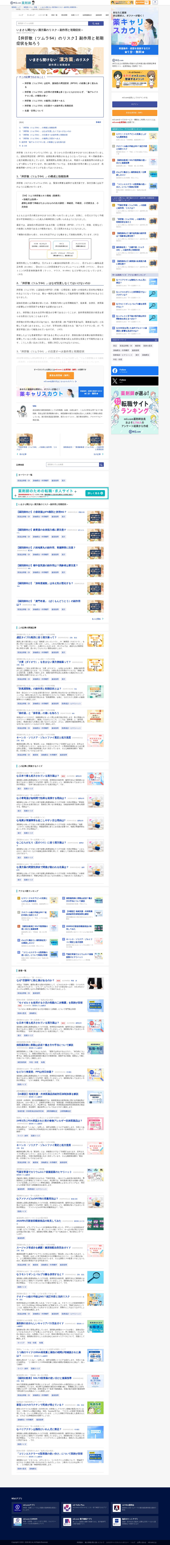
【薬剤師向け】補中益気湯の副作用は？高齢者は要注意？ (47, 565)
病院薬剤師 (22, 1062)
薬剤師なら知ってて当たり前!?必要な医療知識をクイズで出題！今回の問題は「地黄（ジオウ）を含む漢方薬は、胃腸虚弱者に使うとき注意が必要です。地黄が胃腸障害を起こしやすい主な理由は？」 (51, 826)
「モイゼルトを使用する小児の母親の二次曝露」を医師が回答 (50, 1002)
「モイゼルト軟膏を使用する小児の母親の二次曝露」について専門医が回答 (46, 1009)
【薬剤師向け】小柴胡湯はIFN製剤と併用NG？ (42, 512)
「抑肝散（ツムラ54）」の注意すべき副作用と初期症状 (45, 135)
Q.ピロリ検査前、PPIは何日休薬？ (35, 1071)
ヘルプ (133, 1542)
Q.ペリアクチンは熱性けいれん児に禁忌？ (39, 1429)
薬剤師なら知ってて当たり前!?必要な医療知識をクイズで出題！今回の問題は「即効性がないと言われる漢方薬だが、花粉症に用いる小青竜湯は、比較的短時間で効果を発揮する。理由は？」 (51, 804)
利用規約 (80, 1542)
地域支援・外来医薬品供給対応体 (31, 1111)
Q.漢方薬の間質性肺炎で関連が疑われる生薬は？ (43, 867)
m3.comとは (152, 1542)
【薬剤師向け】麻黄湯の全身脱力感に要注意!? (42, 529)
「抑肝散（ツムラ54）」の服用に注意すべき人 (41, 138)
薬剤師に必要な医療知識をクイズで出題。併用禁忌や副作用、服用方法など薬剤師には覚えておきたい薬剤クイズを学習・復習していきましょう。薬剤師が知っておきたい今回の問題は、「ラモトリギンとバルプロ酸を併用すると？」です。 (51, 1280)
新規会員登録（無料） (60, 375)
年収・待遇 (33, 1062)
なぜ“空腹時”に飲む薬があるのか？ (36, 980)
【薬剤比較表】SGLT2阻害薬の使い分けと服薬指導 (44, 1378)
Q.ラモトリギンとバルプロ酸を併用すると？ (41, 1274)
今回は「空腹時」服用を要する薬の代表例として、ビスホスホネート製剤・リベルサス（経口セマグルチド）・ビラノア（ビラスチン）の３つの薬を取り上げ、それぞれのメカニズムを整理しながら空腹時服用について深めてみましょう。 (51, 987)
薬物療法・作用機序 (41, 481)
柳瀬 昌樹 (74, 1199)
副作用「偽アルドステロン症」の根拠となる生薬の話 (43, 142)
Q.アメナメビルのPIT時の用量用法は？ (38, 1198)
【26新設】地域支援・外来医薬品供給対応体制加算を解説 (47, 1094)
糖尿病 (35, 755)
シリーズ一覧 (42, 15)
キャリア (21, 1343)
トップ (21, 15)
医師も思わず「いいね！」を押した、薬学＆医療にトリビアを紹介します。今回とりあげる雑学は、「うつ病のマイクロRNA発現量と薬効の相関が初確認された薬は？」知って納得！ (51, 1362)
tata (29, 568)
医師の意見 (22, 1013)
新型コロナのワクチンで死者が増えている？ (40, 1404)
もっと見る (96, 619)
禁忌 (115, 346)
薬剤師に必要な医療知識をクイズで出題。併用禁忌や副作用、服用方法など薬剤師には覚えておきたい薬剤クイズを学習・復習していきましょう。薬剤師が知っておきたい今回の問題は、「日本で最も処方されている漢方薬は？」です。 (51, 782)
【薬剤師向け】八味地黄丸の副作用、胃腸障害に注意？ (46, 547)
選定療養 (64, 15)
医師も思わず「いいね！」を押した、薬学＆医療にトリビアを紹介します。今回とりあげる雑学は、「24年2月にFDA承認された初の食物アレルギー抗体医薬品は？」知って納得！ (51, 1129)
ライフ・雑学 (23, 1136)
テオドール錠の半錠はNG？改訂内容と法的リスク (43, 1296)
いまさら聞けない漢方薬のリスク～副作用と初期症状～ (59, 7)
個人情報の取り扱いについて (94, 1542)
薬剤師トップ (16, 7)
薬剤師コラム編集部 (39, 1005)
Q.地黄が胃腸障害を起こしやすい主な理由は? (41, 820)
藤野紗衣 (79, 776)
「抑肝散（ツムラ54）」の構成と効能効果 (39, 128)
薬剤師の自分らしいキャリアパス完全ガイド (40, 1323)
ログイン (155, 3)
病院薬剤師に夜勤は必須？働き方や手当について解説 (45, 1045)
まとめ (24, 146)
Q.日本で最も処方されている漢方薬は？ (38, 775)
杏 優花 (68, 1072)
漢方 (63, 481)
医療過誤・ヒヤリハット (71, 704)
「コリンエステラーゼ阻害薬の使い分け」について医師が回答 (50, 1453)
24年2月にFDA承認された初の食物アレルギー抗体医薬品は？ (49, 1120)
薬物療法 (32, 1013)
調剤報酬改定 (52, 1111)
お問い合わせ (141, 1542)
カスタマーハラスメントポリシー (117, 1542)
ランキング (30, 15)
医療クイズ (75, 15)
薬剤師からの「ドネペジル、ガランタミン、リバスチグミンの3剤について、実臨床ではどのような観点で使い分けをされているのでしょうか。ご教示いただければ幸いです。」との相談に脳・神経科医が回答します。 (50, 1462)
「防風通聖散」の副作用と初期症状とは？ (39, 688)
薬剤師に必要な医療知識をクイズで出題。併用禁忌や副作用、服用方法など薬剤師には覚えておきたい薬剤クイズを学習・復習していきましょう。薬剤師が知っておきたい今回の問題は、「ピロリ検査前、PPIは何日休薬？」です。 (51, 1078)
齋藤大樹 (82, 512)
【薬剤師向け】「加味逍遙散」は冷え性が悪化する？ (45, 583)
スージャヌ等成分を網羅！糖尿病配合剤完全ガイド (44, 1247)
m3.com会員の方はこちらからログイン (59, 381)
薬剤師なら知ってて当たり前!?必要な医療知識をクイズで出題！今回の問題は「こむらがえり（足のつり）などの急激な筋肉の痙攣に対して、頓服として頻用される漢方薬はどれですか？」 (51, 851)
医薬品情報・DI (24, 481)
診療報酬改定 (87, 15)
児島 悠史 (73, 638)
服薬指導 (99, 15)
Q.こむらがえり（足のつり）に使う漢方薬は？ (42, 842)
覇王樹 (30, 550)
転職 (43, 1062)
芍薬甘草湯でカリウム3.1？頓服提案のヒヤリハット (45, 1172)
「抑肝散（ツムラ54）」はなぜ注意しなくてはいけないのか (46, 131)
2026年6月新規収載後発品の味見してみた (39, 1220)
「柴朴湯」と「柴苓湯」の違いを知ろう (38, 713)
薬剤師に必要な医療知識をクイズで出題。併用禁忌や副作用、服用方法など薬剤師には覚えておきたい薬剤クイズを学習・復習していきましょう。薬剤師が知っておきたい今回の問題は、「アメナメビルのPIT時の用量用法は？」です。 (51, 1205)
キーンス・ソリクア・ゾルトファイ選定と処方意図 (44, 737)
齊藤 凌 (74, 981)
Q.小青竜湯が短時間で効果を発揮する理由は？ (42, 798)
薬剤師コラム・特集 (30, 7)
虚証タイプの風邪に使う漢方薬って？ (37, 637)
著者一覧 (54, 15)
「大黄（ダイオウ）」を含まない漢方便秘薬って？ (44, 662)
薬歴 (107, 15)
